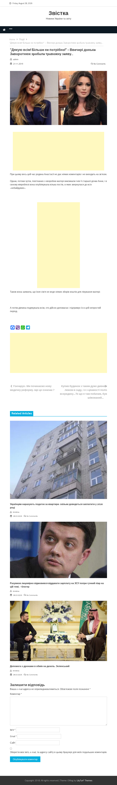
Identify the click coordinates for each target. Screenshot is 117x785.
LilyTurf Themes (84, 780)
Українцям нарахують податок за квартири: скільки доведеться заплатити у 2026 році (56, 506)
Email (13, 736)
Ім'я (12, 730)
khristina (16, 512)
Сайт (12, 742)
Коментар (16, 694)
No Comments (100, 63)
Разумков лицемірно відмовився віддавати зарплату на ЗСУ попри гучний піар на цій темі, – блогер (57, 585)
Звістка (58, 13)
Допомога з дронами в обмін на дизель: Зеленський (39, 666)
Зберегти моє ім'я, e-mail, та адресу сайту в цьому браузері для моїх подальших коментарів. (58, 752)
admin (15, 59)
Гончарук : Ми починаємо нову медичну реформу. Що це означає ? (32, 388)
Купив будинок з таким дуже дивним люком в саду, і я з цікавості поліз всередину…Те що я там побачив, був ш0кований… (83, 392)
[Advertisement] (58, 151)
